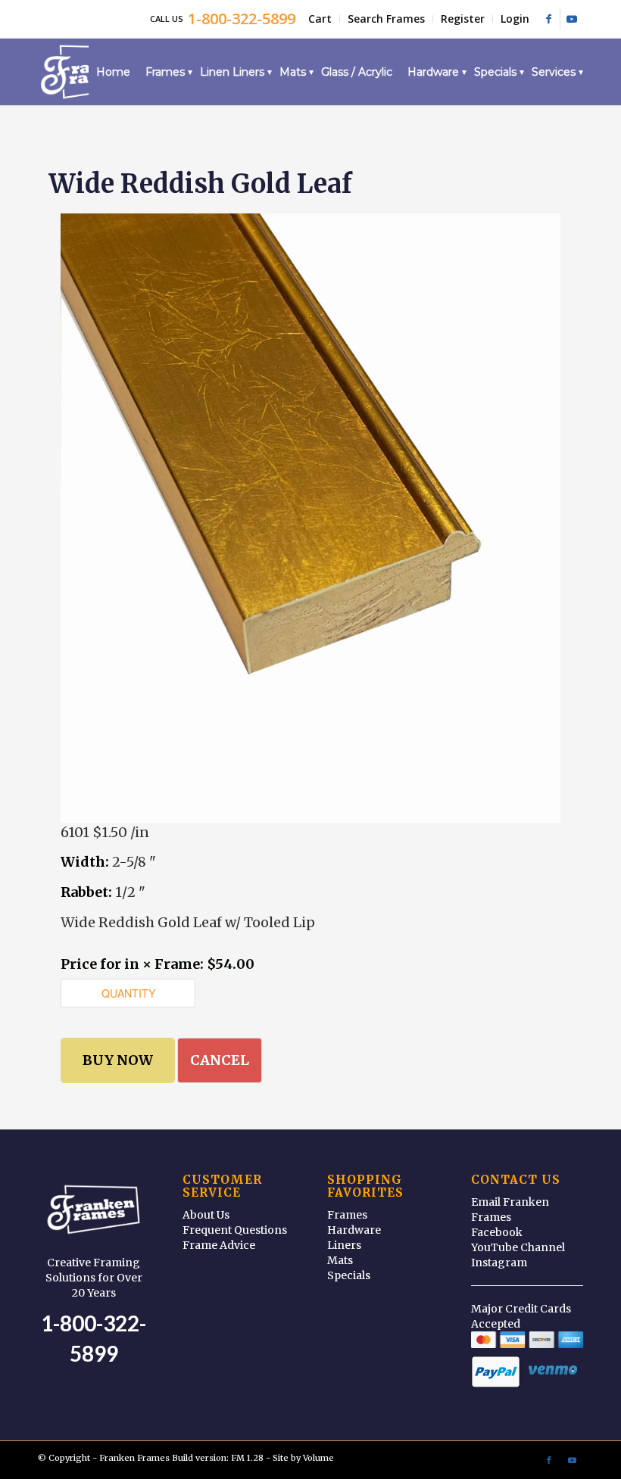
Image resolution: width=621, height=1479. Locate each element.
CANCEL (219, 1060)
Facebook (497, 1232)
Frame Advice (219, 1245)
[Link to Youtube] (571, 19)
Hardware (354, 1230)
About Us (206, 1215)
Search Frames (386, 18)
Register (463, 18)
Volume (318, 1458)
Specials (348, 1275)
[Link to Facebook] (549, 19)
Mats (340, 1260)
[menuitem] (320, 19)
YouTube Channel (518, 1247)
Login (515, 18)
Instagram (499, 1262)
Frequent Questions (235, 1230)
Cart (320, 18)
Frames (347, 1215)
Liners (344, 1245)
